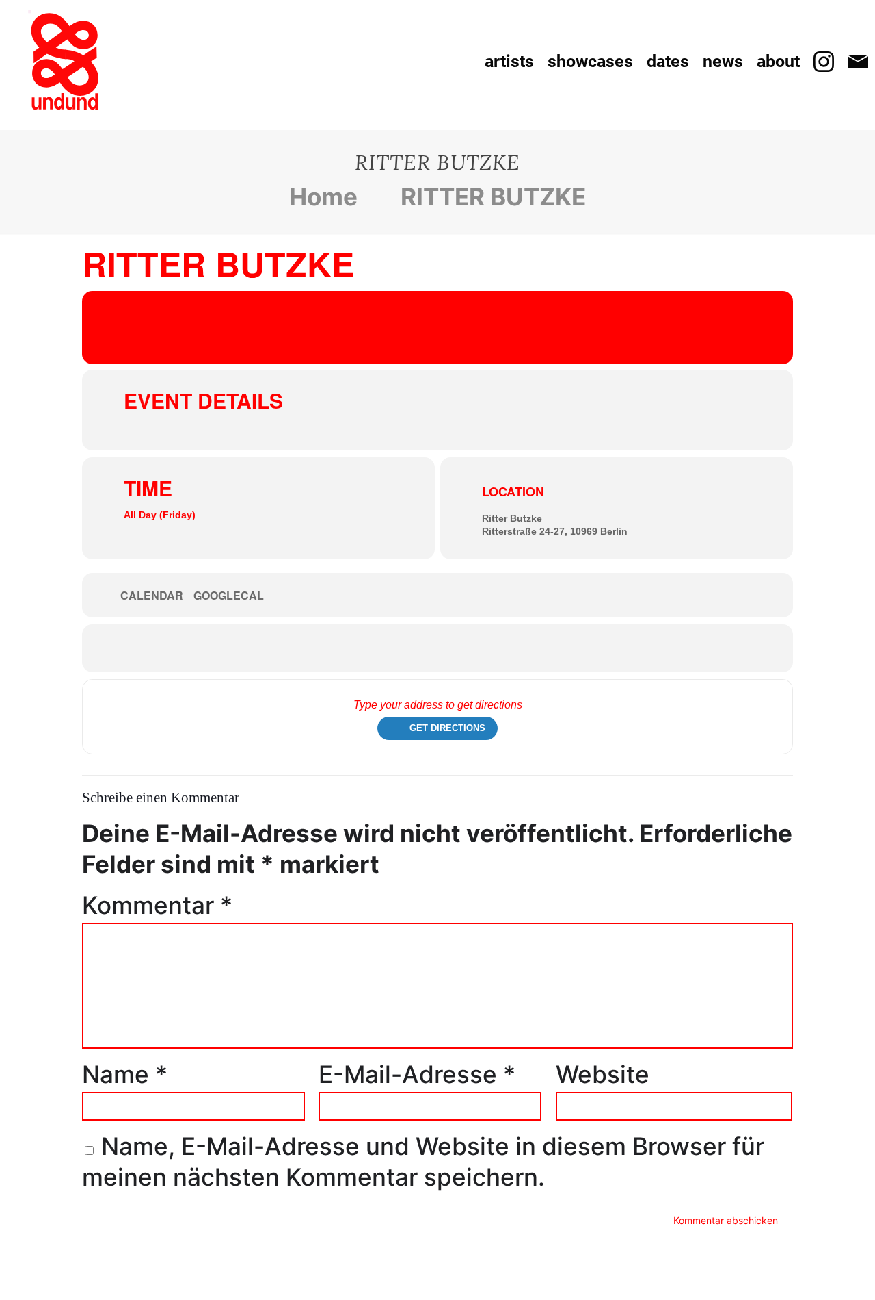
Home (323, 196)
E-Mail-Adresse (417, 1074)
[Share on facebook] (417, 648)
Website (602, 1074)
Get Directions (447, 728)
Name (124, 1074)
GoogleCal (228, 595)
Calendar (151, 595)
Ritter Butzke (512, 518)
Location (513, 491)
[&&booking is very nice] (65, 61)
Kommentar (157, 905)
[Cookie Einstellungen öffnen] (30, 1277)
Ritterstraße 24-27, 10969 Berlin (555, 531)
